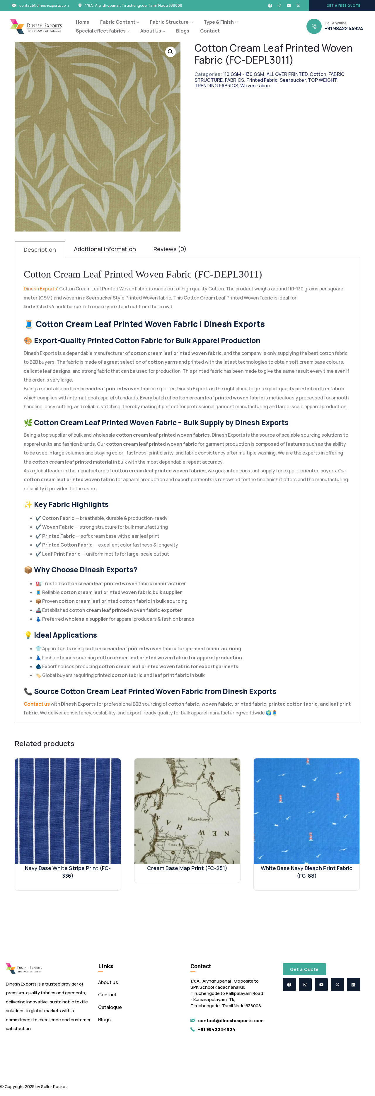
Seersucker (293, 80)
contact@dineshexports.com (44, 5)
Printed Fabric (262, 80)
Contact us (37, 704)
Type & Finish (219, 22)
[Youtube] (289, 6)
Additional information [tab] (105, 249)
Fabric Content (117, 22)
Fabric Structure (169, 22)
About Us (150, 31)
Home (82, 22)
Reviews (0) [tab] (170, 249)
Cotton (318, 74)
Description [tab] (40, 249)
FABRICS (234, 80)
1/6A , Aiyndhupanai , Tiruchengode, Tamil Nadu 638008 (133, 5)
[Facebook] (270, 6)
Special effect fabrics (101, 31)
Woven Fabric (255, 85)
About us (108, 982)
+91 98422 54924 (344, 28)
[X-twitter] (298, 6)
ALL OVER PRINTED (287, 74)
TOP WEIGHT (322, 80)
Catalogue (110, 1007)
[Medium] (353, 984)
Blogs (182, 31)
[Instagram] (279, 6)
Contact (210, 31)
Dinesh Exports (40, 288)
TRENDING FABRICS (216, 85)
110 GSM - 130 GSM (243, 74)
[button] (342, 5)
